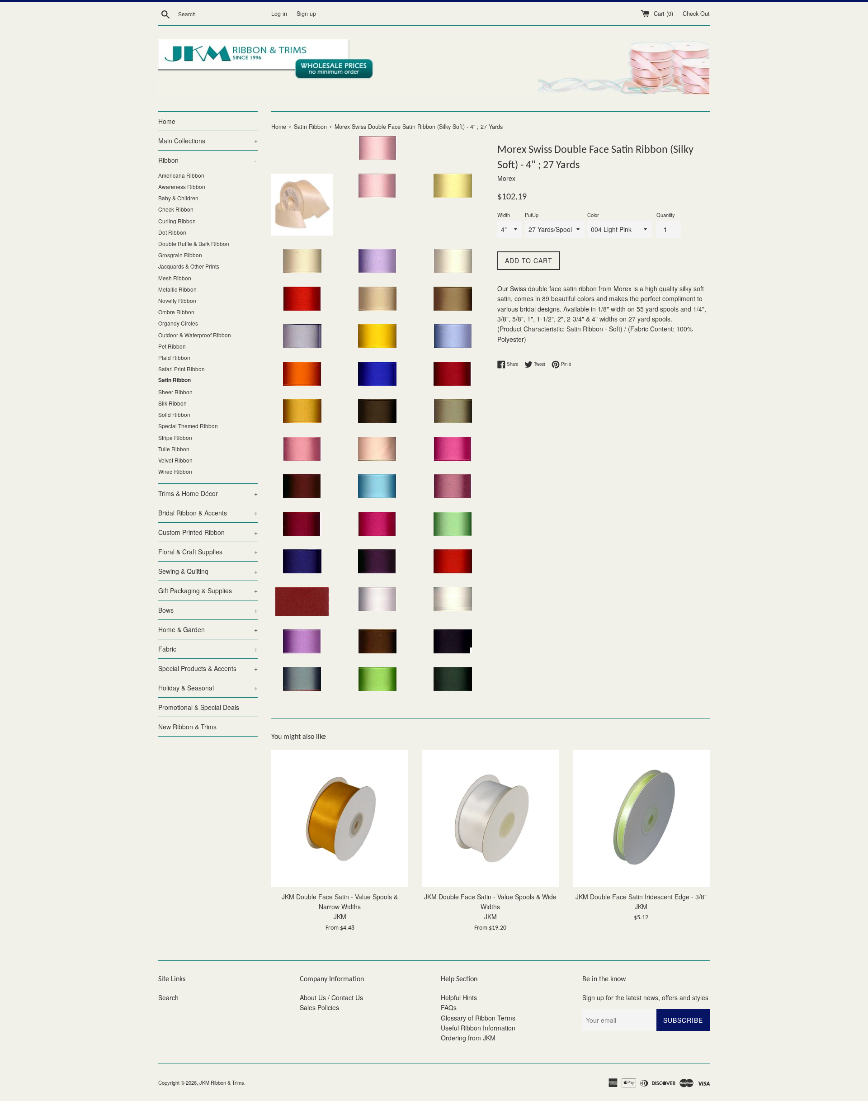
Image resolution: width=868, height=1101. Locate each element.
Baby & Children (178, 198)
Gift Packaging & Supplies (208, 590)
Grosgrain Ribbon (180, 255)
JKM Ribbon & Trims (221, 1082)
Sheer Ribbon (175, 392)
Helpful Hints (459, 997)
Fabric (208, 648)
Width (503, 214)
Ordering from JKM (468, 1037)
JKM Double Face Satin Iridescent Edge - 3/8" (641, 896)
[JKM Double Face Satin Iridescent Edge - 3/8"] (641, 818)
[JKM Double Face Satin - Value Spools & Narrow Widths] (339, 818)
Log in (279, 13)
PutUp (531, 214)
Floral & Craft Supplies (208, 551)
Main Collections (208, 140)
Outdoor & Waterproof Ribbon (194, 335)
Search (168, 997)
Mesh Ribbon (174, 278)
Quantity (665, 214)
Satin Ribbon (174, 380)
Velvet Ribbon (175, 460)
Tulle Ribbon (173, 449)
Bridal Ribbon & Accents (208, 512)
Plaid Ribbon (174, 357)
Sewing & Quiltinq (208, 571)
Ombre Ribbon (176, 312)
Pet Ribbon (172, 346)
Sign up (306, 13)
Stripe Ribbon (175, 437)
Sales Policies (319, 1007)
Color (593, 214)
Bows (208, 609)
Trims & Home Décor (208, 493)
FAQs (449, 1007)
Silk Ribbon (172, 403)
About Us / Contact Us (331, 997)
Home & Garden (208, 629)
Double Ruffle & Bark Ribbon (193, 243)
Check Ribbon (175, 209)
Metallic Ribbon (177, 289)
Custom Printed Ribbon (208, 532)
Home (166, 121)
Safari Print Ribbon (181, 369)
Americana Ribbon (181, 175)
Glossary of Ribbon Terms (478, 1017)
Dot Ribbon (172, 232)
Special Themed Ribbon (188, 426)
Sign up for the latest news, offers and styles (645, 997)
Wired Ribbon (175, 471)
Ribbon (207, 160)
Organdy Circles (178, 323)
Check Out (696, 13)
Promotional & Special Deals (198, 707)
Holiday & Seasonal (208, 687)
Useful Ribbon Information (478, 1027)
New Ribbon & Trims (187, 726)
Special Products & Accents (208, 668)
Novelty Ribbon (177, 300)
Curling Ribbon (177, 221)
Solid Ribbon (174, 414)
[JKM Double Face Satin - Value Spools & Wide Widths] (490, 818)
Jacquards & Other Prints (188, 266)
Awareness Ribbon (181, 186)
